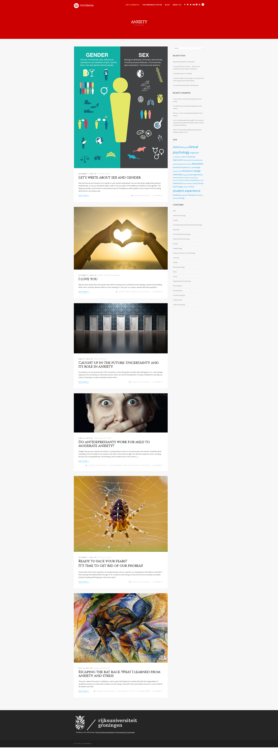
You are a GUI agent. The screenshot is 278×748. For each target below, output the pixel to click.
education (197, 163)
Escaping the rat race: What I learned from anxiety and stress (119, 674)
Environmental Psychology (181, 234)
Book (186, 147)
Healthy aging (177, 248)
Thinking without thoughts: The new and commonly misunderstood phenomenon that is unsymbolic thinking (188, 122)
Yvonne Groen (104, 174)
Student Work (144, 691)
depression (178, 160)
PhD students (177, 286)
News (175, 272)
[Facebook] (184, 4)
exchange (196, 167)
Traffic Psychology (179, 305)
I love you (88, 279)
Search (203, 4)
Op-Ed (132, 691)
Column (175, 220)
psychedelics (186, 180)
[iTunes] (190, 4)
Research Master (187, 183)
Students (177, 195)
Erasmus (184, 167)
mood (184, 177)
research (177, 183)
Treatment (191, 195)
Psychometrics (178, 291)
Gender (175, 171)
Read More (84, 195)
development (188, 160)
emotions (177, 167)
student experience (186, 191)
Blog (167, 5)
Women (175, 198)
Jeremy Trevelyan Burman (109, 275)
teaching (184, 195)
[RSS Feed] (199, 4)
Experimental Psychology (181, 239)
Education (122, 691)
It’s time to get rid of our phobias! (111, 565)
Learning (176, 258)
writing (181, 198)
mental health (177, 178)
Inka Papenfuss (100, 359)
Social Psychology (179, 295)
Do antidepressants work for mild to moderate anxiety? (114, 444)
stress (191, 187)
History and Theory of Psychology (134, 292)
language (185, 175)
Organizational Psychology (182, 281)
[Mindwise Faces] (196, 4)
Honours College (191, 170)
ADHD (176, 147)
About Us (177, 5)
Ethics (190, 167)
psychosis (201, 180)
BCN (182, 147)
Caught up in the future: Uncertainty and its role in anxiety (119, 364)
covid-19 (184, 157)
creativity (191, 156)
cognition (194, 152)
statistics (186, 187)
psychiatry (194, 180)
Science (195, 183)
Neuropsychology (142, 195)
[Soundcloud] (193, 4)
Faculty (175, 244)
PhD (181, 180)
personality (176, 180)
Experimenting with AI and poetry (184, 62)
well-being (199, 195)
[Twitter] (187, 4)
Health (180, 171)
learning (192, 174)
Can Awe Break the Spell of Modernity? (186, 85)
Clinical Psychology (141, 382)
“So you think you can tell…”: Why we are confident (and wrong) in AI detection (186, 67)
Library (175, 262)
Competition (177, 157)
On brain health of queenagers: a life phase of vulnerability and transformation (188, 79)
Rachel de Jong (104, 557)
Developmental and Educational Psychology (130, 465)
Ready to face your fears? (103, 561)
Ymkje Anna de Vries (102, 438)
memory (199, 175)
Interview (177, 174)
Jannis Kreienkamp (102, 668)
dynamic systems (186, 164)
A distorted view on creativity (182, 73)
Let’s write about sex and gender (110, 177)
